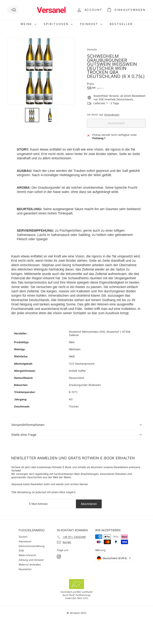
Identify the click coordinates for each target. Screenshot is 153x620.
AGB (21, 550)
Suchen (23, 536)
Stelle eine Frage (23, 435)
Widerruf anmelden (30, 564)
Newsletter (25, 569)
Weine (27, 24)
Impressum (25, 541)
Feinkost (89, 24)
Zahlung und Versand (31, 559)
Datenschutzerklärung (31, 546)
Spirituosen (57, 24)
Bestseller (121, 24)
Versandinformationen (27, 425)
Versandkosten (111, 114)
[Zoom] (41, 71)
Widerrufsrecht (27, 555)
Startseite (92, 49)
